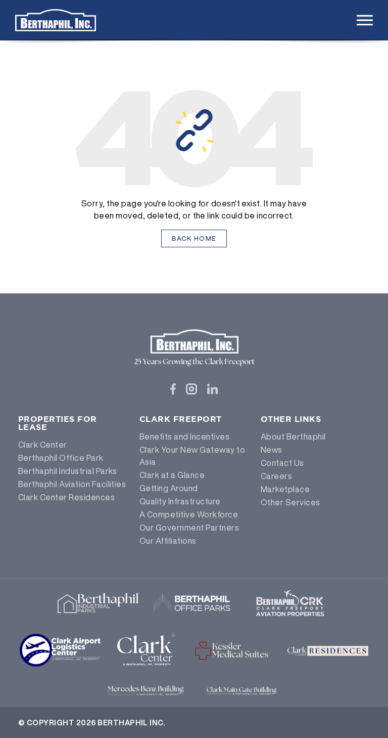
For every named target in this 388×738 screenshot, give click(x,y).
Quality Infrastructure (180, 501)
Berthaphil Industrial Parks (67, 471)
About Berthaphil (293, 436)
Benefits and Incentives (184, 436)
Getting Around (168, 488)
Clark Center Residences (66, 497)
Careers (276, 476)
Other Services (290, 502)
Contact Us (282, 463)
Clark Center (42, 445)
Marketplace (285, 489)
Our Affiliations (168, 541)
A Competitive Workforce (188, 514)
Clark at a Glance (172, 475)
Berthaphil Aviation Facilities (72, 484)
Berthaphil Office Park (61, 458)
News (271, 450)
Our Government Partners (189, 528)
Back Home (194, 238)
